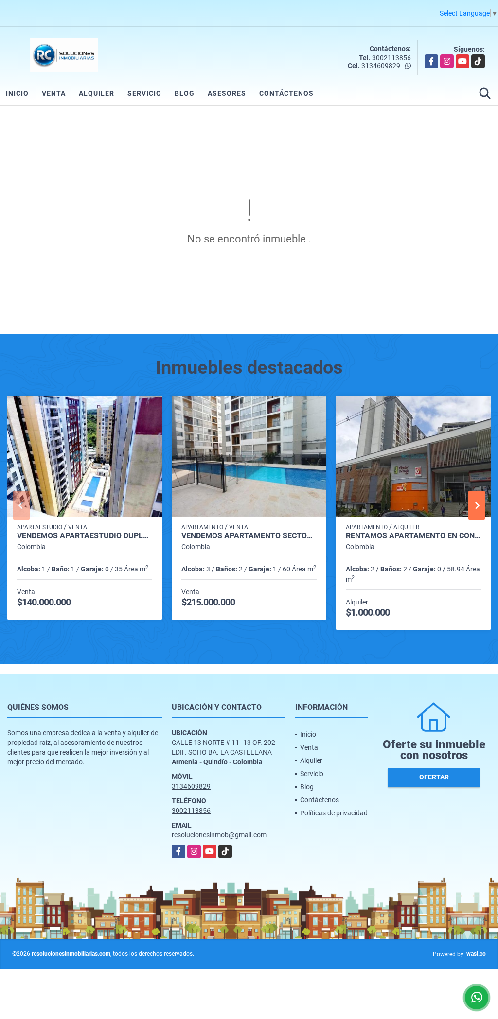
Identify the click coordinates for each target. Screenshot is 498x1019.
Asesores (227, 93)
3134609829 (380, 65)
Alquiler (96, 93)
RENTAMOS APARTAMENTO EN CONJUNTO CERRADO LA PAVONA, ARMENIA (413, 536)
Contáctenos (286, 93)
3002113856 (391, 58)
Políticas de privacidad (334, 813)
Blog (185, 93)
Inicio (17, 93)
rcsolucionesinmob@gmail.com (219, 835)
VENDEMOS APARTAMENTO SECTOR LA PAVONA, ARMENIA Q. (249, 536)
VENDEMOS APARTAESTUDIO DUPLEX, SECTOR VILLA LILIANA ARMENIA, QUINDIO (84, 536)
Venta (54, 93)
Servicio (144, 93)
